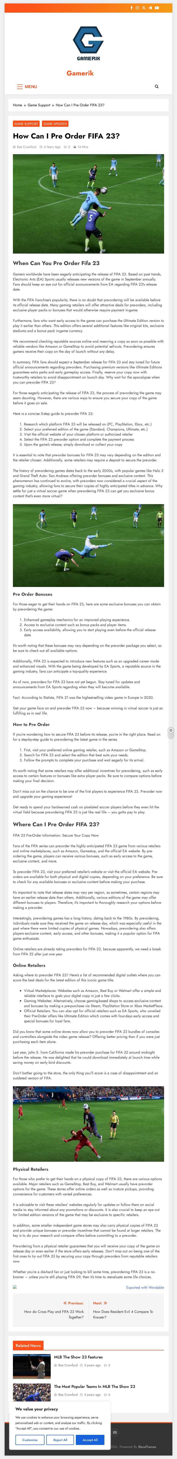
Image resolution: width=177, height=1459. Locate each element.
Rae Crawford (26, 146)
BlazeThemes (147, 1447)
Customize (30, 1440)
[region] (60, 1425)
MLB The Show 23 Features (78, 1357)
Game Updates (55, 123)
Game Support (26, 123)
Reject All (60, 1440)
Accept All (90, 1440)
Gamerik (80, 73)
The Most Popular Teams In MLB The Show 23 (94, 1387)
